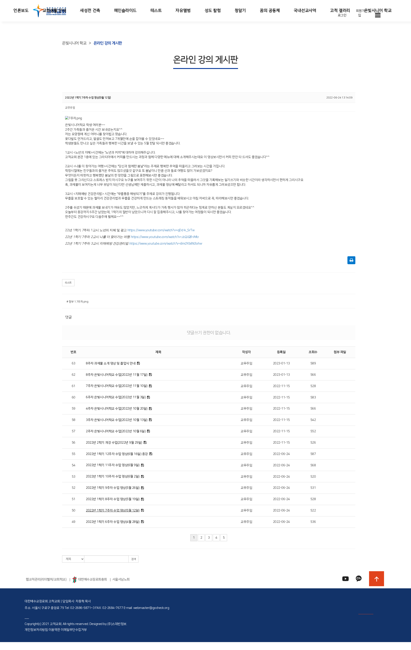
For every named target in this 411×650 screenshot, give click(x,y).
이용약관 (54, 630)
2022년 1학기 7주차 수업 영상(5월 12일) (113, 510)
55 (73, 454)
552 (313, 431)
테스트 (156, 10)
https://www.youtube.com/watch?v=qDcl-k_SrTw (161, 230)
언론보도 (20, 10)
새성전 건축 (90, 10)
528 (313, 386)
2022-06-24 (281, 454)
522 (313, 510)
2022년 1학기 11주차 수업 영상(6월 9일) (113, 465)
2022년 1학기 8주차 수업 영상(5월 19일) (113, 499)
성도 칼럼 (213, 10)
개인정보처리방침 (36, 630)
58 (73, 420)
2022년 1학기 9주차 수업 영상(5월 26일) (113, 488)
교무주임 (246, 363)
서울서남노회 (121, 579)
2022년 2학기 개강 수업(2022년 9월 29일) (114, 442)
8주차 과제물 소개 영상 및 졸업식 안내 (111, 363)
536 (313, 522)
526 (313, 442)
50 (73, 510)
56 (73, 442)
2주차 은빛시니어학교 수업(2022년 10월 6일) (116, 431)
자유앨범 (183, 10)
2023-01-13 (281, 363)
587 (313, 454)
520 (313, 477)
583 (313, 397)
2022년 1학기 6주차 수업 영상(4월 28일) (113, 522)
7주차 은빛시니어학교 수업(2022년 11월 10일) (116, 386)
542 (313, 420)
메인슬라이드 (125, 10)
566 (313, 375)
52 (73, 488)
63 (73, 363)
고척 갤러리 (340, 10)
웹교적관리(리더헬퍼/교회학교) (46, 579)
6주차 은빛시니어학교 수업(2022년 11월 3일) (116, 397)
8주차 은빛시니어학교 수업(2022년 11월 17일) (116, 375)
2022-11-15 (281, 386)
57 (73, 431)
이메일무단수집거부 (74, 630)
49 (73, 522)
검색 (133, 559)
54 (73, 465)
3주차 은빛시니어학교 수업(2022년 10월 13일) (116, 420)
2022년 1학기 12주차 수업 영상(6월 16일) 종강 (117, 454)
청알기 (240, 10)
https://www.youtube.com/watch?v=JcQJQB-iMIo (165, 237)
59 (73, 408)
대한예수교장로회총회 (92, 579)
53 (73, 477)
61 (73, 386)
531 (313, 488)
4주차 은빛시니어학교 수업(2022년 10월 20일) (116, 408)
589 (313, 363)
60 (73, 397)
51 (73, 499)
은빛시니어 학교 (378, 10)
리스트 (68, 282)
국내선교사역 (305, 10)
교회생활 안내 (54, 10)
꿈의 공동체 (270, 10)
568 (313, 465)
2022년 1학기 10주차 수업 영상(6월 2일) (113, 476)
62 (73, 375)
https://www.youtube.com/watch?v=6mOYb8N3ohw (165, 243)
